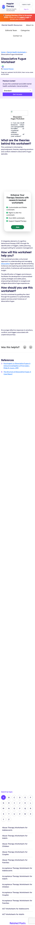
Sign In (26, 9)
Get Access (17, 94)
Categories (25, 30)
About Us (30, 25)
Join (17, 227)
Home (3, 52)
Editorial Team (11, 30)
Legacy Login (26, 4)
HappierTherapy (8, 69)
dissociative (5, 264)
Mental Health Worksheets (16, 52)
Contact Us (17, 36)
